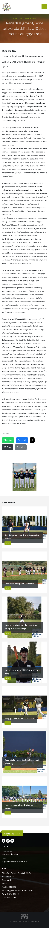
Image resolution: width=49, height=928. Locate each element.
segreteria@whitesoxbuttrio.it (14, 861)
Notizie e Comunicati (28, 19)
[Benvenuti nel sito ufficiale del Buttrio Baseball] (6, 7)
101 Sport (35, 921)
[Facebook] (3, 841)
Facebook (22, 440)
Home (15, 19)
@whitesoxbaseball (10, 854)
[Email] (12, 841)
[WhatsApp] (8, 841)
